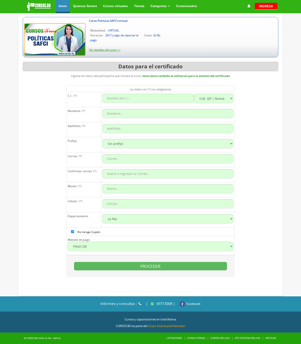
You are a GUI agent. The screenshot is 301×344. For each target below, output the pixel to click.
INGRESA (266, 6)
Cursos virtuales (115, 6)
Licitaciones (174, 338)
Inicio (63, 6)
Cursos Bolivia (220, 338)
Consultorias (196, 338)
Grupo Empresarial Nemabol (166, 326)
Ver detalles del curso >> (105, 50)
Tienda (139, 6)
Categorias (159, 6)
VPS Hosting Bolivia (247, 338)
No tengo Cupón (88, 232)
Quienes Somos (85, 6)
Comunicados (186, 6)
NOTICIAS (270, 338)
